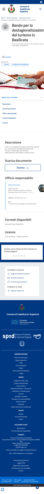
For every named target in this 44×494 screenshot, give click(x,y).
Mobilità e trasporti (21, 396)
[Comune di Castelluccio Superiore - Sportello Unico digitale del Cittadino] (11, 9)
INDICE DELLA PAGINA (9, 97)
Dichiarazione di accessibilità (21, 468)
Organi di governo (21, 360)
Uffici (21, 363)
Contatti (21, 435)
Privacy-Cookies (7, 480)
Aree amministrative (21, 357)
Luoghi (21, 373)
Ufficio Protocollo (14, 185)
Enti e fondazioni (21, 365)
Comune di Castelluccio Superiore (25, 9)
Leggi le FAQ (21, 463)
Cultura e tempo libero (21, 383)
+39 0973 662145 (21, 447)
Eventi (21, 419)
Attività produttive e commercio (21, 388)
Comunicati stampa (21, 416)
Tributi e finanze (21, 401)
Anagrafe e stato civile (21, 381)
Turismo (21, 394)
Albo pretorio (21, 428)
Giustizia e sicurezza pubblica (21, 399)
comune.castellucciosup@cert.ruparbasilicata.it (21, 450)
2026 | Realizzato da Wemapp (22, 485)
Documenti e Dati (24, 18)
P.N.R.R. (21, 471)
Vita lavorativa (21, 386)
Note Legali (17, 480)
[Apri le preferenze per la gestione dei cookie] (3, 490)
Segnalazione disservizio (21, 465)
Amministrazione (12, 18)
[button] (41, 2)
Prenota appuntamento (21, 460)
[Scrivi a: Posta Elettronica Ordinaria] (21, 451)
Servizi (21, 377)
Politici (21, 368)
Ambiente (21, 404)
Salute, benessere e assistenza (21, 407)
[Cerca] (40, 9)
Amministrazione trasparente (20, 431)
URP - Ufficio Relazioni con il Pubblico (21, 453)
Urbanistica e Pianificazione (21, 391)
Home (3, 18)
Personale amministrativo (21, 371)
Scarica (21, 168)
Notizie (21, 414)
